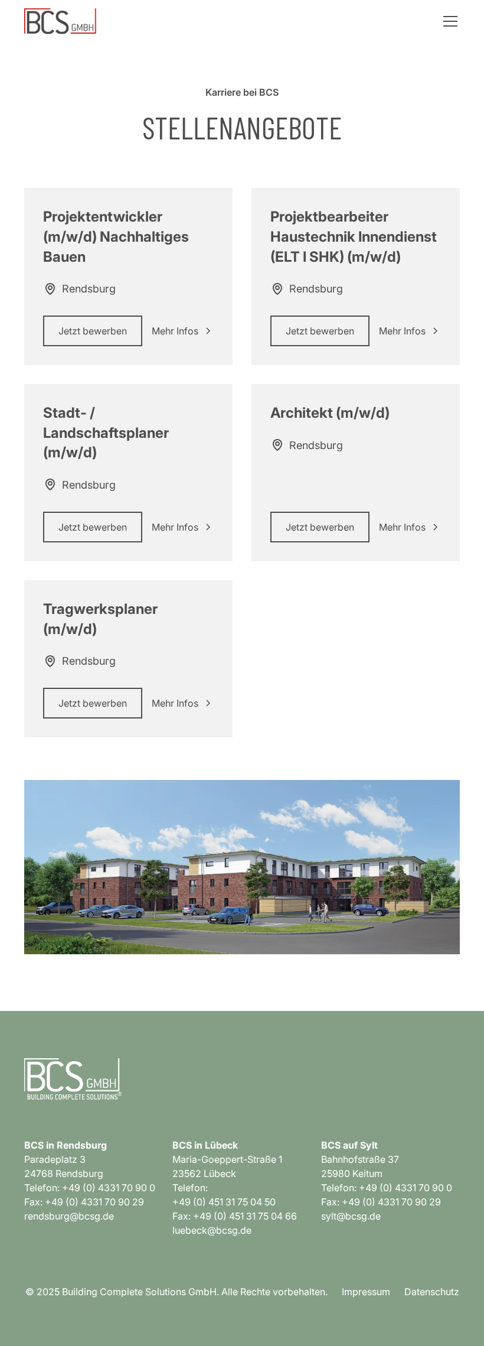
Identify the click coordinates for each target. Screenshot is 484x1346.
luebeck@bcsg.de (211, 1230)
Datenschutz (431, 1292)
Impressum (366, 1292)
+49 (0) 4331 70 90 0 (108, 1188)
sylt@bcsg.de (351, 1216)
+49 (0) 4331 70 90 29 (94, 1202)
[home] (61, 21)
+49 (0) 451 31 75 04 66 (245, 1216)
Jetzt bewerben (92, 331)
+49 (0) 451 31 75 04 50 (224, 1202)
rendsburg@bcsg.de (69, 1216)
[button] (448, 21)
